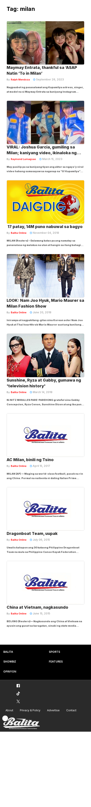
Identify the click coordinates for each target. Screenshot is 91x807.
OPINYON (9, 671)
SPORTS (54, 651)
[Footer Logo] (21, 722)
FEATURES (56, 661)
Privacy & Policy (30, 710)
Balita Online (19, 232)
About (9, 710)
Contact (71, 710)
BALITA (8, 651)
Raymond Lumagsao (23, 159)
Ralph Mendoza (20, 79)
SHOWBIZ (9, 661)
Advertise (53, 710)
